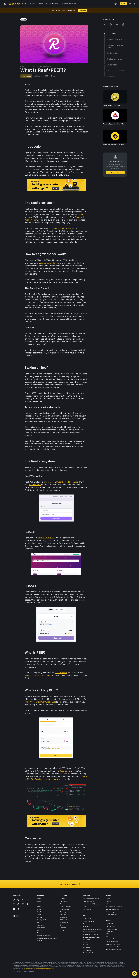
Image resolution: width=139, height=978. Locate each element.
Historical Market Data (112, 909)
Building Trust (41, 920)
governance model (47, 263)
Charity (62, 930)
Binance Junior (64, 909)
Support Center (110, 926)
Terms (39, 914)
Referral (108, 901)
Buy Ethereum (87, 950)
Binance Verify (110, 939)
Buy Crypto (63, 901)
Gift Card (63, 914)
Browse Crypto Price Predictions (93, 929)
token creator (35, 484)
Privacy (39, 917)
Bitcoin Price (87, 924)
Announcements (42, 904)
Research (63, 927)
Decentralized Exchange (67, 482)
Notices (39, 930)
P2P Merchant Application (91, 898)
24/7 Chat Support (111, 924)
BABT (61, 925)
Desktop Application (43, 935)
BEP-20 (28, 675)
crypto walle (49, 482)
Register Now (115, 173)
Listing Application (88, 901)
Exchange (63, 898)
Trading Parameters (112, 941)
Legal (39, 912)
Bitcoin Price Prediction (90, 932)
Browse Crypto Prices (89, 921)
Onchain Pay (87, 909)
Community (40, 925)
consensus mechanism (61, 228)
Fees (107, 933)
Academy (63, 912)
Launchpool (63, 917)
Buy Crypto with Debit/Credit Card (40, 702)
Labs (84, 906)
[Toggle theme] (135, 4)
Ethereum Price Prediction (91, 934)
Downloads (40, 933)
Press (39, 909)
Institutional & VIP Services (91, 904)
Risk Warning (41, 927)
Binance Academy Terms (46, 968)
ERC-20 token (61, 673)
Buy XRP (85, 945)
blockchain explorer (46, 538)
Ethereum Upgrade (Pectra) (91, 937)
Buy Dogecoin (87, 947)
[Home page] (14, 3)
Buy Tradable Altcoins (89, 953)
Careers (39, 901)
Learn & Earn (87, 918)
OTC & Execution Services (114, 906)
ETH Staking (64, 922)
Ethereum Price (87, 926)
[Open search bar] (109, 3)
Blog (38, 922)
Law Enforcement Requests (114, 947)
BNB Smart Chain (42, 675)
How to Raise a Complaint (114, 949)
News (39, 906)
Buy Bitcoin (86, 939)
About (39, 898)
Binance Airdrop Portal (113, 944)
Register (123, 4)
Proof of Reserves (111, 914)
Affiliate (108, 898)
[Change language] (130, 3)
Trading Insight (110, 912)
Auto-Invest (63, 920)
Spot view (63, 771)
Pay (61, 904)
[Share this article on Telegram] (117, 24)
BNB (107, 904)
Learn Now (82, 10)
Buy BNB (85, 942)
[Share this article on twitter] (104, 24)
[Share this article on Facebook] (111, 24)
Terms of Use (26, 968)
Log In (115, 4)
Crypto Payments (65, 906)
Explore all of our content (68, 884)
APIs (107, 936)
